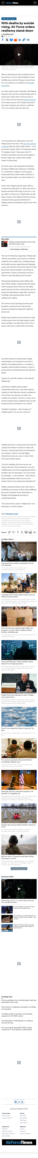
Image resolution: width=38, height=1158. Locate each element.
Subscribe (23, 1116)
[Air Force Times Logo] (12, 3)
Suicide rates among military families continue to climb (18, 826)
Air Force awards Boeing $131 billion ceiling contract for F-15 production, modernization (16, 1028)
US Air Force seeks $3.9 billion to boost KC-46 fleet (17, 729)
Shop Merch (23, 1123)
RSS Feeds (23, 1120)
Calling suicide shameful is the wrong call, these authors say (22, 243)
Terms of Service (7, 1118)
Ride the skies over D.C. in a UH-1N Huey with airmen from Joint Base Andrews (17, 901)
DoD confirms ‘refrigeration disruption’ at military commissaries (18, 1008)
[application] (19, 54)
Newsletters (23, 1118)
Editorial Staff (6, 1136)
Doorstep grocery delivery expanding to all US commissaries (17, 564)
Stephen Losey (8, 34)
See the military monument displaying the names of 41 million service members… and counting (24, 917)
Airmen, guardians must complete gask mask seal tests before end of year (18, 1001)
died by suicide (30, 100)
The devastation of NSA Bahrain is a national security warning (17, 1021)
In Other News (7, 539)
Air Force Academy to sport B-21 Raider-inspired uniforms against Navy (24, 907)
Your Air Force (9, 19)
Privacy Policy (6, 1116)
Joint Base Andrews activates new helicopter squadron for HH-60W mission (17, 1015)
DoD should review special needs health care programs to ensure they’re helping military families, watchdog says (17, 630)
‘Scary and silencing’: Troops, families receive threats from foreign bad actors (17, 662)
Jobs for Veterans (25, 1133)
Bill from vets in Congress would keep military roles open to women (17, 857)
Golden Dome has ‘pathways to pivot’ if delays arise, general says (17, 696)
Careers (22, 1129)
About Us (23, 1131)
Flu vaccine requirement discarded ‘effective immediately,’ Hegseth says (16, 761)
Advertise (5, 1129)
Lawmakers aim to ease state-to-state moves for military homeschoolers (18, 596)
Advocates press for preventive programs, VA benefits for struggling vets (17, 792)
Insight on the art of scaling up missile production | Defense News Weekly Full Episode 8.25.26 (23, 926)
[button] (19, 54)
